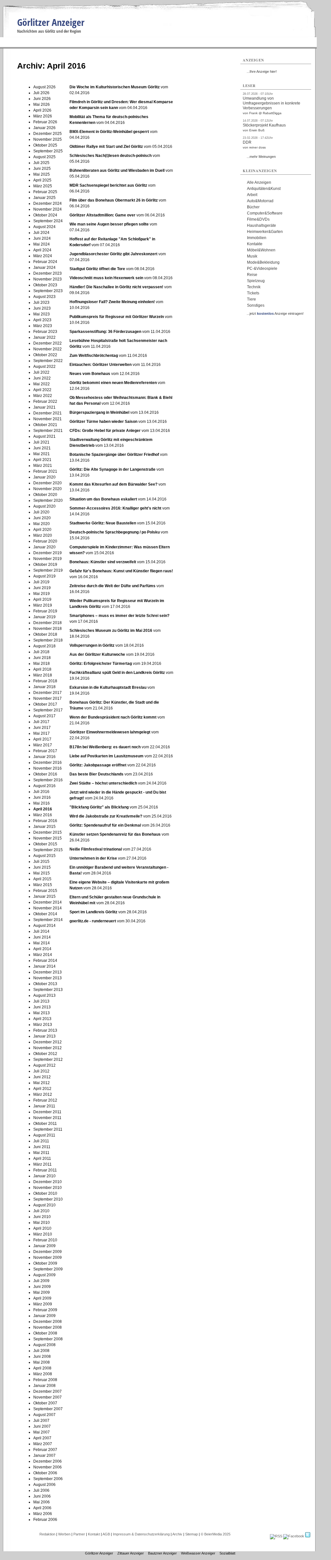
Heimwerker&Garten (265, 231)
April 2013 (42, 1018)
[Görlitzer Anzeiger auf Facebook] (293, 1536)
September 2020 (48, 500)
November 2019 (47, 558)
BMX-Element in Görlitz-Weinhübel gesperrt (109, 131)
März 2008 (42, 1374)
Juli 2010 (41, 1211)
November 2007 (47, 1397)
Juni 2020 (42, 518)
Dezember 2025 (47, 133)
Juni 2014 (42, 937)
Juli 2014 (41, 931)
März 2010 (42, 1234)
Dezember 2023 (47, 273)
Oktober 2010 (45, 1193)
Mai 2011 (41, 1152)
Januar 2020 (44, 477)
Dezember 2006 (47, 1461)
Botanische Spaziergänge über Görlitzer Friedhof (114, 454)
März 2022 (42, 395)
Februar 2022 (45, 401)
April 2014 (42, 949)
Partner (79, 1534)
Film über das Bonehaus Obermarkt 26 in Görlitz (113, 200)
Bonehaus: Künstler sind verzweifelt (102, 562)
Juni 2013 (42, 1007)
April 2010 (42, 1228)
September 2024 (48, 221)
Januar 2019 (44, 617)
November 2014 (47, 908)
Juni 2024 (42, 238)
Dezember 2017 (47, 692)
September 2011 (47, 1129)
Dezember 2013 (47, 972)
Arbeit (252, 194)
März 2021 (42, 465)
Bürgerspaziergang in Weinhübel (99, 412)
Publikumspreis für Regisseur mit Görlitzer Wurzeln (116, 316)
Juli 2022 (41, 372)
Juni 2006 (42, 1496)
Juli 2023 (41, 302)
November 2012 (47, 1048)
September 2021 (48, 430)
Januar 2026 (44, 128)
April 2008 (42, 1368)
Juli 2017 (41, 722)
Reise (252, 274)
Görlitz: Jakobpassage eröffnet (97, 765)
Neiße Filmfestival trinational (95, 849)
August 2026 (44, 87)
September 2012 (48, 1059)
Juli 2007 (41, 1420)
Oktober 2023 (45, 285)
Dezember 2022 (47, 343)
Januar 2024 (44, 267)
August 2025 (44, 157)
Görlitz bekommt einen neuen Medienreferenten (113, 382)
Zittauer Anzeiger (130, 1553)
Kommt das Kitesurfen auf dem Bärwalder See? (113, 484)
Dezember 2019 (47, 553)
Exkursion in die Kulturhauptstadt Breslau (107, 687)
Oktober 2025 (45, 145)
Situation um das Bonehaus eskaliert (103, 499)
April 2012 (42, 1088)
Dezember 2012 (47, 1042)
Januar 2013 (44, 1036)
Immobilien (256, 237)
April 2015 (42, 879)
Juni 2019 (42, 588)
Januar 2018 (44, 687)
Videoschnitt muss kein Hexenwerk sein (106, 278)
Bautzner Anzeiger (162, 1553)
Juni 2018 (42, 657)
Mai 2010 (41, 1222)
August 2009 (44, 1275)
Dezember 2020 (47, 483)
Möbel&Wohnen (261, 250)
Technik (254, 287)
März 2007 (42, 1444)
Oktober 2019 (45, 564)
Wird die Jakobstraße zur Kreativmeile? (105, 816)
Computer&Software (265, 213)
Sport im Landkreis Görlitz (93, 912)
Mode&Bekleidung (263, 262)
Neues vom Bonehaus (89, 373)
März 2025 (42, 186)
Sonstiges (255, 305)
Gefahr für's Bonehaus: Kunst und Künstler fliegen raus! (121, 571)
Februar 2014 (45, 960)
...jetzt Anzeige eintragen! (275, 313)
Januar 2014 (44, 966)
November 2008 (47, 1327)
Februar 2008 (45, 1380)
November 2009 (47, 1257)
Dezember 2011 (47, 1112)
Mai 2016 (41, 803)
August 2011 (44, 1135)
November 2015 (47, 838)
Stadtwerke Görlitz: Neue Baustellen (103, 523)
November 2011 (47, 1117)
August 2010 (44, 1205)
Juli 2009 (41, 1281)
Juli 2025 (41, 162)
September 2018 (48, 640)
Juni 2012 (42, 1077)
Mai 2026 (41, 104)
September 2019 (48, 570)
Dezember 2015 (47, 832)
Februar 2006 (45, 1519)
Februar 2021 (45, 471)
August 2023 (44, 296)
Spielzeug (256, 280)
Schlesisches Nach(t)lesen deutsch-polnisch (110, 155)
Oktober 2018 (45, 634)
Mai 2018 (41, 663)
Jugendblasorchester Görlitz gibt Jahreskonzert (113, 254)
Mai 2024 (41, 244)
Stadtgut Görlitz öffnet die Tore (97, 269)
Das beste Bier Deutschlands (96, 774)
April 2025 (42, 180)
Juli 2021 (41, 442)
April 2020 (42, 529)
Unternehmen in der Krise (93, 858)
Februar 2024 (45, 261)
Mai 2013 (41, 1013)
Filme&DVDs (258, 219)
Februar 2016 (45, 820)
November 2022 (47, 349)
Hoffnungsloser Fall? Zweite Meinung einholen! (112, 302)
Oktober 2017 (45, 704)
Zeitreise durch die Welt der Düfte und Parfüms (112, 586)
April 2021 (42, 459)
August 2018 (44, 646)
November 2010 (47, 1187)
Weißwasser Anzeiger (198, 1553)
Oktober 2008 (45, 1333)
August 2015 (44, 855)
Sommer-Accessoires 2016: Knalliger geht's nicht (115, 508)
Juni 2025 (42, 168)
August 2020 (44, 506)
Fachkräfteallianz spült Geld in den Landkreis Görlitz (117, 672)
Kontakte (254, 244)
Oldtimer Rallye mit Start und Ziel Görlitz (106, 146)
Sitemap (191, 1534)
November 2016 (47, 768)
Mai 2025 (41, 174)
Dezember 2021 (47, 413)
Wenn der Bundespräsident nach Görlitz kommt (112, 717)
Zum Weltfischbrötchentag (93, 355)
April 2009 (42, 1298)
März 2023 (42, 326)
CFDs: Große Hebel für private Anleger (105, 430)
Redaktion (47, 1534)
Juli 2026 (41, 93)
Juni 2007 (42, 1426)
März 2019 (42, 605)
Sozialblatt (227, 1553)
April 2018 (42, 669)
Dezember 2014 (47, 902)
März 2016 (42, 815)
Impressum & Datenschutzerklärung (141, 1534)
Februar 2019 (45, 611)
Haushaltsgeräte (261, 225)
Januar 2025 (44, 197)
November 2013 (47, 978)
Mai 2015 (41, 873)
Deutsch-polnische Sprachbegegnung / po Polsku (114, 532)
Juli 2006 (41, 1490)
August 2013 (44, 995)
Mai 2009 (41, 1292)
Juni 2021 (42, 448)
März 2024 (42, 256)
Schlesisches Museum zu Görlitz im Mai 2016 (110, 630)
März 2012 (42, 1094)
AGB (106, 1534)
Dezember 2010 (47, 1182)
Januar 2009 (44, 1246)
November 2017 (47, 698)
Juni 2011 (41, 1147)
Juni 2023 (42, 308)
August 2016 (44, 786)
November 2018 (47, 628)
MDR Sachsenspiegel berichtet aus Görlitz (108, 185)
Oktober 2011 (45, 1123)
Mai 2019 (41, 593)
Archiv (177, 1534)
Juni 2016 (42, 797)
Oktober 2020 (45, 494)
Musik (252, 256)
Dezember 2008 (47, 1321)
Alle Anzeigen (259, 182)
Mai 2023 (41, 314)
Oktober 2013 (45, 984)
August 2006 (44, 1484)
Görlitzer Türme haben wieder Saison (103, 421)
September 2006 (48, 1479)
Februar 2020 (45, 541)
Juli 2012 (41, 1071)
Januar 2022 (44, 337)
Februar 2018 (45, 681)
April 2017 (42, 739)
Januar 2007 (44, 1455)
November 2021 (47, 419)
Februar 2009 (45, 1310)
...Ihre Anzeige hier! (262, 71)
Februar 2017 (45, 751)
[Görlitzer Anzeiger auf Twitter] (307, 1536)
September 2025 (48, 151)
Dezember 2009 (47, 1251)
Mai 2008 (41, 1362)
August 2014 (44, 925)
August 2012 (44, 1065)
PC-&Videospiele (262, 268)
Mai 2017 (41, 733)
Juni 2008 (42, 1356)
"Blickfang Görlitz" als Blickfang (99, 807)
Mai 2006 (41, 1502)
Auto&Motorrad (260, 201)
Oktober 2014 (45, 914)
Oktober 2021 (45, 425)
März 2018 (42, 675)
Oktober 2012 (45, 1053)
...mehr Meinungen (261, 156)
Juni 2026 (42, 98)
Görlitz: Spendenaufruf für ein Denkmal (105, 825)
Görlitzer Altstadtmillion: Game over (102, 215)
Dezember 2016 (47, 762)
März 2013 (42, 1024)
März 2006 (42, 1513)
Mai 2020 (41, 524)
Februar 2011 (45, 1170)
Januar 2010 (44, 1176)
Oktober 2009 (45, 1263)
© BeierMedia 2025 (215, 1534)
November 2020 (47, 489)
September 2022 (48, 360)
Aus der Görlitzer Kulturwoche (97, 654)
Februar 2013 (45, 1030)
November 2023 (47, 279)
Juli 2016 (41, 791)
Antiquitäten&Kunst (264, 188)
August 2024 (44, 227)
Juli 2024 (41, 232)
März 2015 (42, 885)
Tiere (251, 299)
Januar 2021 (44, 407)
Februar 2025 (45, 192)
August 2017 (44, 716)
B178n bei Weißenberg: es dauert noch (105, 747)
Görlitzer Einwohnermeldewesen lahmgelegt (109, 732)
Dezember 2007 (47, 1391)
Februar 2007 (45, 1449)
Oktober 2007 (45, 1403)
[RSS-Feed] (276, 1536)
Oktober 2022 (45, 355)
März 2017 (42, 745)
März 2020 (42, 535)
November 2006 (47, 1467)
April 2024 (42, 250)
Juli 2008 (41, 1350)
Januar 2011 (44, 1106)
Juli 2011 (41, 1141)
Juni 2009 (42, 1286)
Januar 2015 (44, 826)
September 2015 (48, 850)
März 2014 (42, 954)
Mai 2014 (41, 943)
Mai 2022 (41, 384)
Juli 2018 (41, 652)
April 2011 (42, 1158)
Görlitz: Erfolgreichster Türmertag (101, 663)
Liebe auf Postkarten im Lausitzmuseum (106, 756)
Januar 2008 (44, 1385)
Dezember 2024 (47, 203)
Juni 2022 (42, 378)
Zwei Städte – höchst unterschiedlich (103, 783)
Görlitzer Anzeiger (50, 22)
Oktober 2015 (45, 844)
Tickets (253, 293)
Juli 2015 (41, 861)
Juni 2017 (42, 727)
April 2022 (42, 390)
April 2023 (42, 320)
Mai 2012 (41, 1083)
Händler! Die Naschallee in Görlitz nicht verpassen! (116, 287)
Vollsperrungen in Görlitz (91, 645)
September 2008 (48, 1339)
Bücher (253, 207)
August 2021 (44, 436)
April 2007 (42, 1438)
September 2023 (48, 291)
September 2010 (48, 1199)
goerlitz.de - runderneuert (92, 921)
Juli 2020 (41, 512)
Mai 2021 (41, 454)
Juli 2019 (41, 582)
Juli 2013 (41, 1001)
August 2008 (44, 1345)
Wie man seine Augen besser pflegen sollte (109, 224)
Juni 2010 (42, 1216)
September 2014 (48, 919)
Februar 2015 (45, 890)
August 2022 (44, 366)
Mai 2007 (41, 1432)
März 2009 (42, 1304)
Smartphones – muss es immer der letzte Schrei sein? (119, 615)
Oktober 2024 (45, 215)
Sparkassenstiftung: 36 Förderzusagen (105, 331)
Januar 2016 (44, 756)
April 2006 (42, 1508)
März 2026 (42, 116)
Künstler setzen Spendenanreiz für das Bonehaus (115, 834)
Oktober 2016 (45, 774)
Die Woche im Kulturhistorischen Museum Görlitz (114, 87)
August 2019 (44, 576)
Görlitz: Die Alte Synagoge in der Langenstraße (112, 469)
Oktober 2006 (45, 1473)
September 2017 (48, 710)
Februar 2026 (45, 122)
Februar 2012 (45, 1100)
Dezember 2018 (47, 623)
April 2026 (42, 110)
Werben (64, 1534)
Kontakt (94, 1534)
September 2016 (48, 780)
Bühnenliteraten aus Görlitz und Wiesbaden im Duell (117, 170)
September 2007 (48, 1409)
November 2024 (47, 209)
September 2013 (48, 989)
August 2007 (44, 1414)
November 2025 (47, 139)
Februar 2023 (45, 331)
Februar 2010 (45, 1240)
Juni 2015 (42, 867)
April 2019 (42, 599)
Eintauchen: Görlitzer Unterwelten (101, 364)
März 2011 (42, 1164)
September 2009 (48, 1269)
